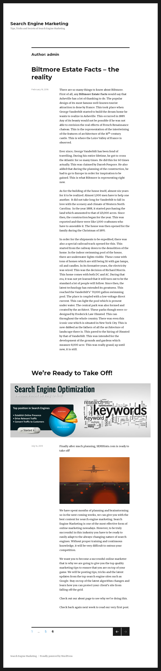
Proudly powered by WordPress (56, 656)
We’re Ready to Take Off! (71, 373)
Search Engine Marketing (39, 23)
